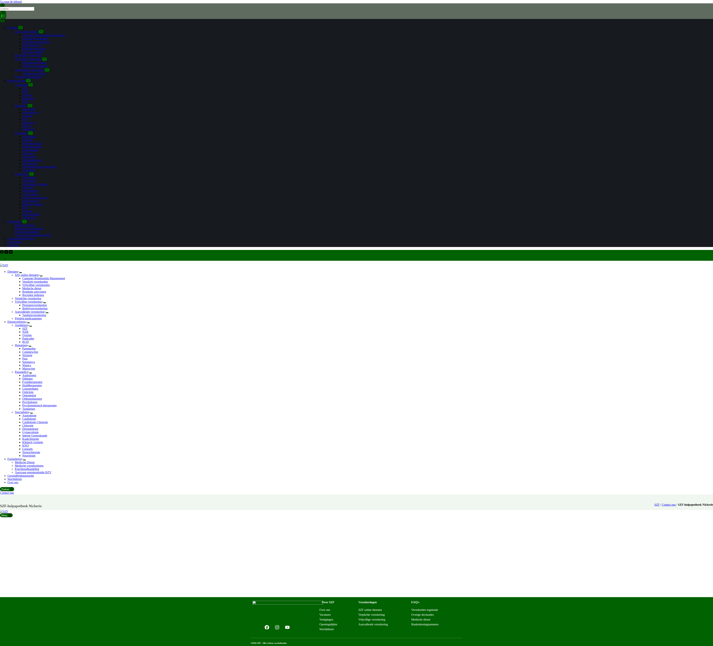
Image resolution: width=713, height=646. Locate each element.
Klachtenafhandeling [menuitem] (27, 231)
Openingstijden (328, 624)
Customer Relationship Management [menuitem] (43, 35)
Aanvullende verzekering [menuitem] (29, 70)
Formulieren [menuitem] (14, 221)
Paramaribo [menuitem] (29, 109)
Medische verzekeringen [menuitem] (29, 228)
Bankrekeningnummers (425, 624)
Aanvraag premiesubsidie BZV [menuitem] (33, 235)
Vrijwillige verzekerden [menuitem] (36, 41)
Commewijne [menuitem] (30, 112)
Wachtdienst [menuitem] (14, 241)
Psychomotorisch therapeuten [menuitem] (39, 166)
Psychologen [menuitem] (29, 163)
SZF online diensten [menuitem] (26, 31)
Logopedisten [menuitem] (30, 150)
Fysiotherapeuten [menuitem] (32, 143)
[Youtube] (287, 627)
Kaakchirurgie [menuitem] (30, 201)
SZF (657, 504)
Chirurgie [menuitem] (27, 187)
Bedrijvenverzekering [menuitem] (35, 66)
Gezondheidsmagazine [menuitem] (20, 238)
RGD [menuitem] (25, 101)
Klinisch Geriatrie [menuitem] (32, 204)
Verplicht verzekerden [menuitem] (35, 38)
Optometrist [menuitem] (29, 156)
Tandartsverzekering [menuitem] (34, 73)
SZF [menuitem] (24, 88)
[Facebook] (2, 252)
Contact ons (7, 492)
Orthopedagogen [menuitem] (32, 160)
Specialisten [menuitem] (22, 174)
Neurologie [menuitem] (28, 217)
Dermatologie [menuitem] (30, 191)
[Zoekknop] (3, 15)
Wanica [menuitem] (26, 125)
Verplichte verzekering (371, 614)
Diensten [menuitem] (12, 27)
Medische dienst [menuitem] (31, 45)
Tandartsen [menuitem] (28, 170)
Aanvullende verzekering (373, 624)
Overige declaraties (422, 614)
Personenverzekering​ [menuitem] (34, 62)
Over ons (324, 609)
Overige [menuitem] (27, 95)
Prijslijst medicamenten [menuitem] (28, 76)
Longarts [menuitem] (27, 211)
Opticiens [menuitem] (27, 153)
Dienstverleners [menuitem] (16, 80)
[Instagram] (6, 252)
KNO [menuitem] (25, 207)
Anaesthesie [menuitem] (29, 177)
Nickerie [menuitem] (27, 115)
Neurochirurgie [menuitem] (31, 214)
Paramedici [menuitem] (21, 133)
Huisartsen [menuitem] (21, 105)
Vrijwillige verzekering (371, 619)
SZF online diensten (370, 609)
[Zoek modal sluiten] (2, 5)
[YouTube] (11, 252)
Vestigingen (326, 619)
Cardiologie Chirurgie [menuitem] (35, 184)
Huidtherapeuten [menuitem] (32, 146)
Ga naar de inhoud (11, 1)
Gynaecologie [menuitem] (30, 194)
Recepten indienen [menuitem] (33, 52)
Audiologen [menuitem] (29, 136)
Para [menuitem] (24, 119)
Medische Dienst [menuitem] (25, 225)
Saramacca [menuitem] (28, 122)
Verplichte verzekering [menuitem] (28, 55)
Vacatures (325, 614)
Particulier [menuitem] (28, 98)
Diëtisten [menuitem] (27, 140)
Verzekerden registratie (424, 609)
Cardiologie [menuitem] (29, 181)
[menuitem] (20, 27)
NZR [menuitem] (25, 91)
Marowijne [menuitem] (28, 129)
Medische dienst (420, 619)
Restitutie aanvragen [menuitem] (34, 48)
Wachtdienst (326, 629)
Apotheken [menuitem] (21, 84)
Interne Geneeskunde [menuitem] (34, 197)
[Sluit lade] (2, 20)
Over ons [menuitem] (12, 245)
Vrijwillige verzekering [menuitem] (28, 59)
